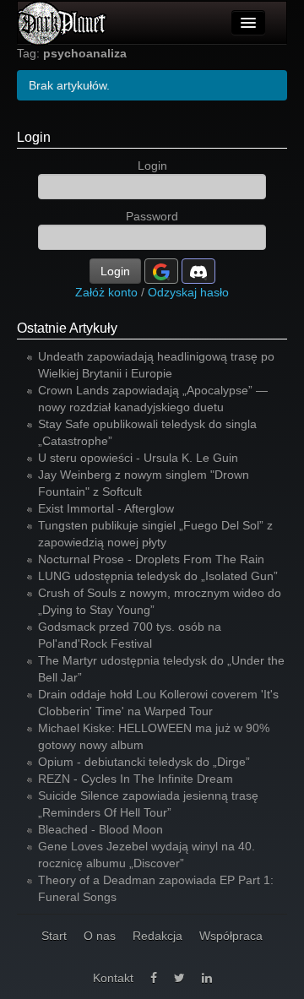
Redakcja (157, 935)
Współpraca (231, 935)
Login (34, 137)
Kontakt (113, 978)
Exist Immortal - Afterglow (106, 508)
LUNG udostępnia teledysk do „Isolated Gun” (158, 576)
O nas (100, 935)
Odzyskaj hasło (188, 292)
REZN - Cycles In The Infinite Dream (135, 778)
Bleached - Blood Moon (100, 829)
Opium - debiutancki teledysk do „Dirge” (144, 761)
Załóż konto (106, 292)
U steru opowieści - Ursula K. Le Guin (138, 457)
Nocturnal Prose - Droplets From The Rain (151, 559)
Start (54, 935)
